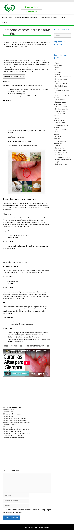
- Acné (56, 63)
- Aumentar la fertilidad (62, 77)
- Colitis (57, 97)
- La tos (56, 127)
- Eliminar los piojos (61, 109)
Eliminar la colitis (8, 410)
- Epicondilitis (59, 148)
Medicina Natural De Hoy (49, 17)
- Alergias (57, 70)
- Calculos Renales (60, 84)
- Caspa (57, 93)
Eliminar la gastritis (9, 425)
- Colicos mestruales (61, 95)
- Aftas (56, 68)
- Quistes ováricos (60, 164)
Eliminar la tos (8, 416)
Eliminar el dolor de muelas (12, 431)
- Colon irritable (59, 100)
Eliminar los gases (9, 427)
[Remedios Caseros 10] (23, 8)
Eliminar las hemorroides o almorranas (16, 429)
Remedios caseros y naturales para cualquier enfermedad (20, 17)
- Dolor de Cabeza (60, 107)
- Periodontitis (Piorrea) (62, 157)
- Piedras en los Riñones (62, 159)
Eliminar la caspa (8, 412)
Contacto (4, 23)
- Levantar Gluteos (60, 150)
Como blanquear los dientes (12, 436)
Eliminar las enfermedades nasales (15, 420)
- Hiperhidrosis (59, 123)
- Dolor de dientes (60, 129)
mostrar (21, 76)
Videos (62, 17)
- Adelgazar (58, 65)
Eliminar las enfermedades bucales (15, 418)
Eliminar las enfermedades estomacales (16, 423)
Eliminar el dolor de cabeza (12, 414)
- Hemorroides (59, 120)
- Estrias (57, 146)
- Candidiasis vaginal (61, 91)
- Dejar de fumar (60, 104)
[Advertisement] (27, 54)
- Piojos (56, 162)
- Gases (56, 118)
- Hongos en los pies (61, 125)
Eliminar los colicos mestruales (13, 438)
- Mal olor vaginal (60, 152)
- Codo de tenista (60, 102)
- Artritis (57, 74)
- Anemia (57, 72)
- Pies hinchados (60, 155)
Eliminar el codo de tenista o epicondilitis (17, 433)
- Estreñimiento (59, 111)
